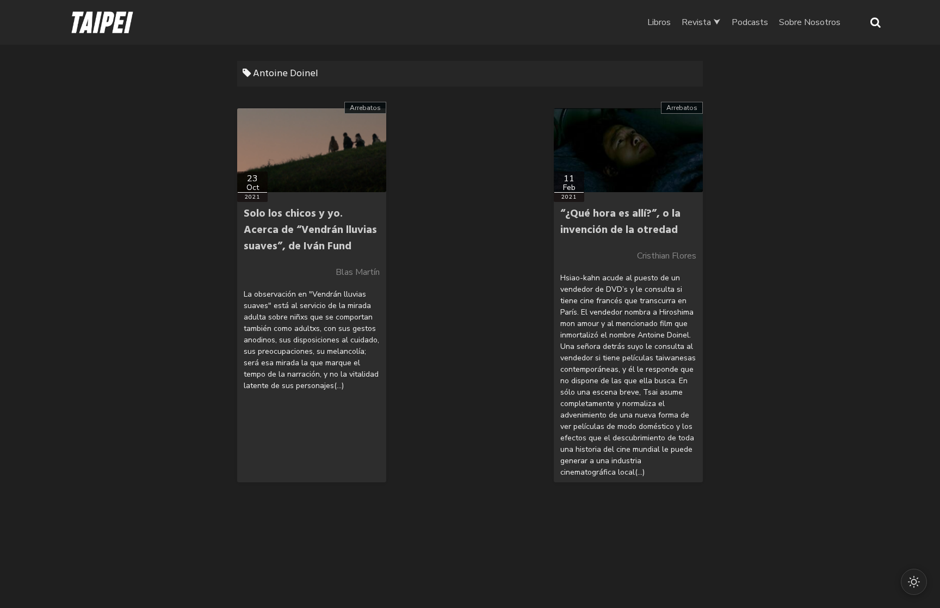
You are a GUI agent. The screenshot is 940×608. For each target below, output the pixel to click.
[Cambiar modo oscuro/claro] (914, 582)
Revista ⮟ (701, 22)
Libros (659, 22)
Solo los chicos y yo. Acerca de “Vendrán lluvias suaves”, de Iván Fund (310, 230)
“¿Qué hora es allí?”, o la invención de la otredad (620, 222)
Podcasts (750, 22)
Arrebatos (365, 107)
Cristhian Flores (666, 256)
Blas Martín (358, 272)
